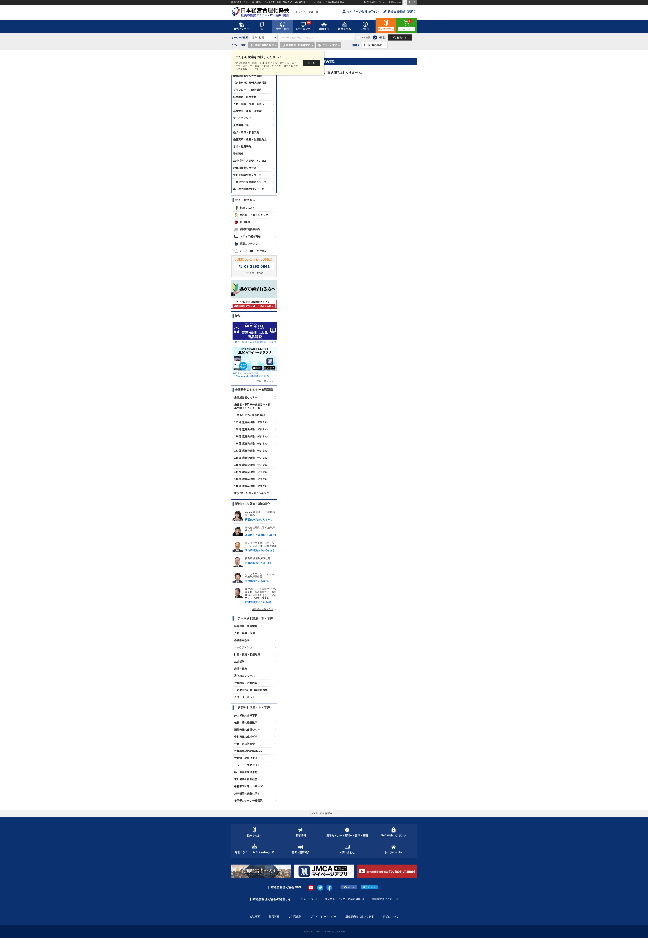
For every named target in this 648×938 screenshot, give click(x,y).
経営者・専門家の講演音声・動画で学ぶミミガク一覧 (252, 406)
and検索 (365, 37)
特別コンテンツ (249, 243)
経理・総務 (240, 668)
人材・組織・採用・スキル (248, 103)
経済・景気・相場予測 (246, 132)
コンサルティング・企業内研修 (343, 898)
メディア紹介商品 (247, 236)
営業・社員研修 (242, 146)
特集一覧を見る (266, 380)
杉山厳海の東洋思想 (246, 772)
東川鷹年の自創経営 (246, 779)
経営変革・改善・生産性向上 (250, 139)
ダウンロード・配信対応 (247, 89)
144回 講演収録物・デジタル (250, 471)
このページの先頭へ (324, 813)
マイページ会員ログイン (363, 11)
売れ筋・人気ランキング (254, 214)
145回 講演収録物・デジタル (250, 464)
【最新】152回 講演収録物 (249, 415)
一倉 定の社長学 (244, 743)
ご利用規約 (294, 916)
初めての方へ (247, 207)
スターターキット (244, 697)
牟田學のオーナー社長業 (248, 800)
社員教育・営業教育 (246, 682)
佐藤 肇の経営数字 (246, 722)
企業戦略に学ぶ (242, 125)
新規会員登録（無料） (402, 11)
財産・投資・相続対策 (247, 654)
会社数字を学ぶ (243, 640)
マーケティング (242, 118)
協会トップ (307, 898)
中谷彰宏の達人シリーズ (248, 786)
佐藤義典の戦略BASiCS (248, 750)
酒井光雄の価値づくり (247, 729)
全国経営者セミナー (246, 397)
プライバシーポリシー (323, 916)
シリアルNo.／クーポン (253, 250)
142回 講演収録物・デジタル (250, 486)
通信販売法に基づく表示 (359, 916)
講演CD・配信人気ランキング (251, 493)
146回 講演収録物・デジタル (250, 457)
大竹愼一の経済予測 (246, 757)
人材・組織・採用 (244, 633)
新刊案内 (245, 222)
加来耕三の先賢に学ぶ (247, 793)
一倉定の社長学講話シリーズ (250, 182)
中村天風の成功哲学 (246, 736)
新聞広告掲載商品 (250, 229)
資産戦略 (238, 153)
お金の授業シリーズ (244, 167)
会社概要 (255, 916)
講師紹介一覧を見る (264, 609)
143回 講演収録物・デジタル (250, 479)
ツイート (370, 887)
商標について (391, 916)
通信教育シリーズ (244, 675)
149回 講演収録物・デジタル (250, 436)
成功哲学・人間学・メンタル (250, 160)
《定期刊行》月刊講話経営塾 (250, 82)
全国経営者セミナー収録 (247, 75)
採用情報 (274, 916)
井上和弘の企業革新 (246, 715)
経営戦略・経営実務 (244, 96)
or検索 (381, 37)
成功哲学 (239, 661)
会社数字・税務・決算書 (247, 111)
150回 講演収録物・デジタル (250, 429)
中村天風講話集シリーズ (247, 174)
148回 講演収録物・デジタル (250, 443)
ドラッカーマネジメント (248, 765)
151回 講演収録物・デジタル (250, 422)
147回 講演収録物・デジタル (250, 450)
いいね (350, 887)
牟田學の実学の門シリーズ (248, 189)
